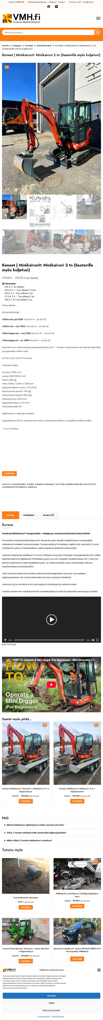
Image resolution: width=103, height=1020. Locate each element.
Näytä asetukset (51, 1010)
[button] (99, 970)
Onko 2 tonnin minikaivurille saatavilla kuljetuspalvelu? (36, 832)
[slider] (49, 640)
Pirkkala (32, 487)
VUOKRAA (9, 473)
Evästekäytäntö (44, 1016)
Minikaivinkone (74, 484)
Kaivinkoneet (19, 484)
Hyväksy (51, 995)
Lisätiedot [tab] (28, 515)
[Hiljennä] (93, 640)
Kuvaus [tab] (10, 515)
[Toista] (5, 640)
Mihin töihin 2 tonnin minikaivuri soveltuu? (29, 840)
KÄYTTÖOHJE (9, 644)
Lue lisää (77, 958)
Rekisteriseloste (58, 1016)
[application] (51, 620)
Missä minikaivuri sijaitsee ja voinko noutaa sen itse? (35, 825)
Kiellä (51, 1003)
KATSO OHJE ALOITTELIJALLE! (17, 358)
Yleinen (38, 484)
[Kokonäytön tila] (97, 640)
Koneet (30, 484)
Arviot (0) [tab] (48, 515)
